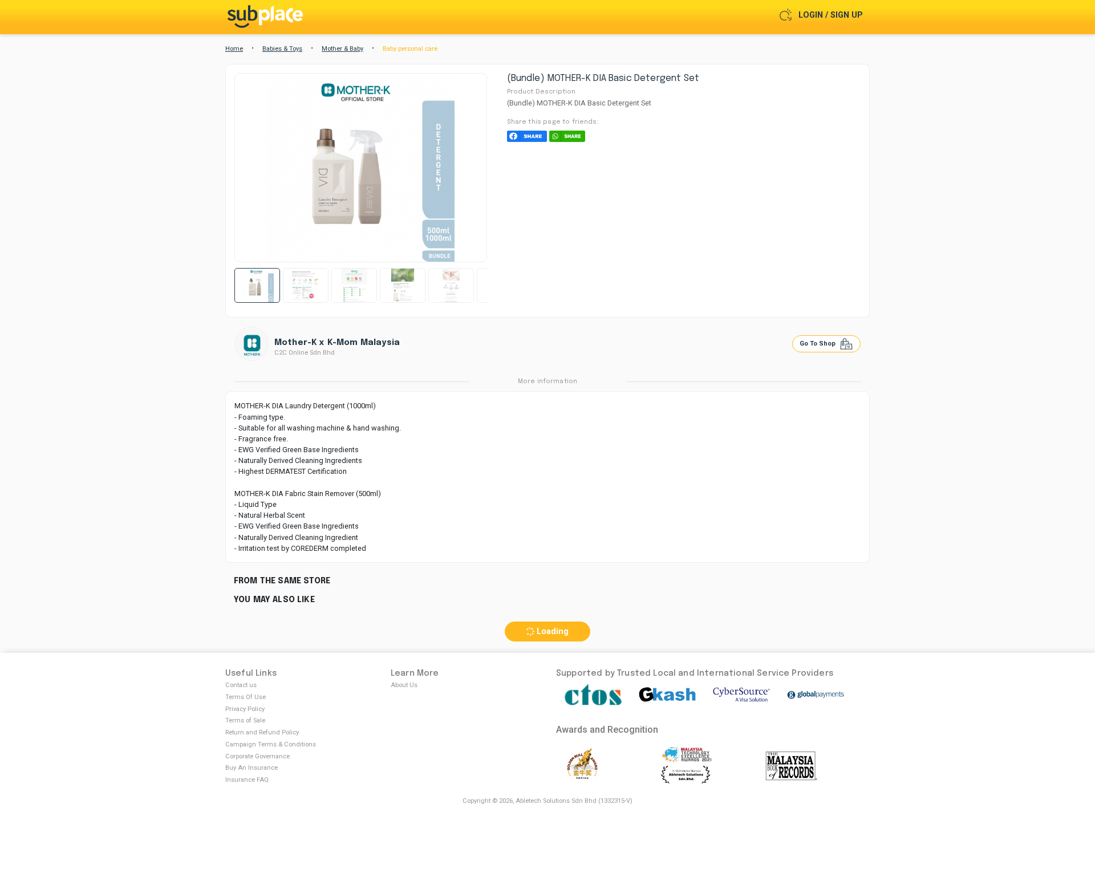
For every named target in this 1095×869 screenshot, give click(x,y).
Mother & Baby (342, 48)
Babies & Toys (282, 48)
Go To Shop (818, 343)
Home (234, 48)
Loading (551, 631)
